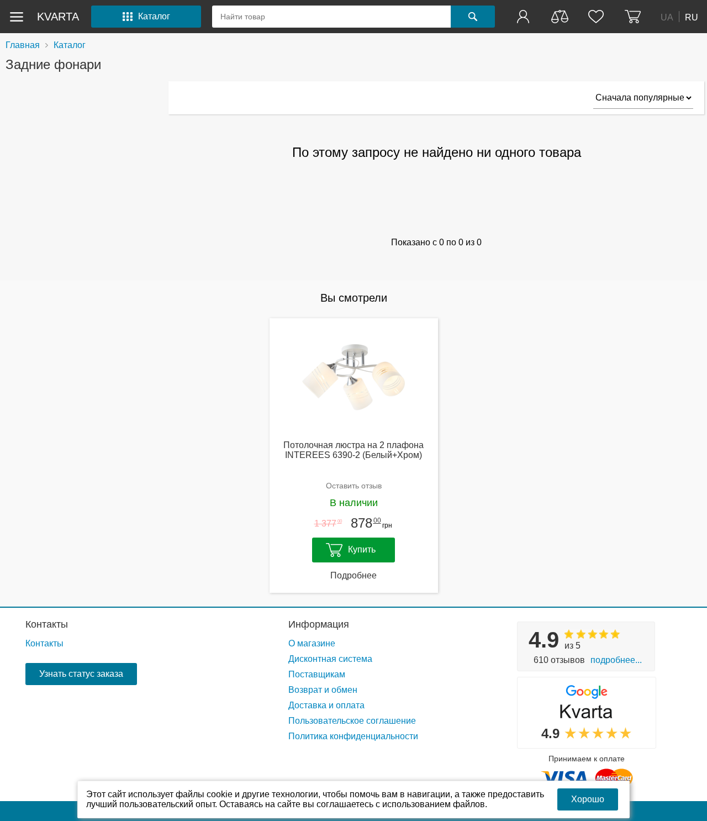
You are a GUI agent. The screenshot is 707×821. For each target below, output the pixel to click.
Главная (23, 45)
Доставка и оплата (326, 705)
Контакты (46, 624)
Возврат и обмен (322, 689)
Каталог (70, 45)
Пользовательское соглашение (352, 720)
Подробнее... (616, 660)
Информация (318, 624)
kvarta (58, 16)
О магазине (311, 643)
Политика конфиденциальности (353, 736)
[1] (524, 17)
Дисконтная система (330, 659)
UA (667, 17)
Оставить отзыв (354, 485)
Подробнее (353, 575)
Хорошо (587, 799)
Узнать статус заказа (81, 673)
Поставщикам (316, 674)
